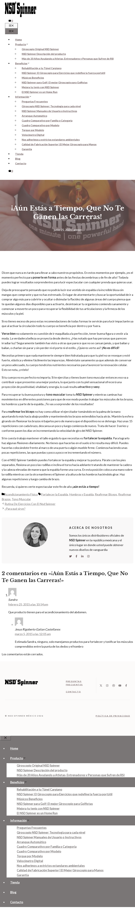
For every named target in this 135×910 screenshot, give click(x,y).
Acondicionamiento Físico (21, 494)
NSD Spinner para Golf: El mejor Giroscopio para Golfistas (54, 82)
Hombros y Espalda (81, 494)
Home (18, 39)
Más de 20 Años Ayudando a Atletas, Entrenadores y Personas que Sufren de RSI (68, 58)
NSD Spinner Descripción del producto (44, 53)
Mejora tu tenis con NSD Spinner (40, 87)
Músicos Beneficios (33, 77)
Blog (17, 158)
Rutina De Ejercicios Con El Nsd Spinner (30, 504)
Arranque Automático (34, 115)
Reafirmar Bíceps (106, 494)
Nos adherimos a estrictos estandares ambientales (51, 139)
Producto (20, 44)
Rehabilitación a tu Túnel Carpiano (41, 68)
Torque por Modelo (33, 130)
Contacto (20, 163)
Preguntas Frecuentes (35, 101)
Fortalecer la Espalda (54, 494)
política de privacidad (113, 716)
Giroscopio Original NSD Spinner (40, 49)
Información (22, 96)
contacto (73, 691)
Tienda (19, 153)
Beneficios (21, 63)
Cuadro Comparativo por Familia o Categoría (47, 120)
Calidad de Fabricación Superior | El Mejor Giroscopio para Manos (59, 144)
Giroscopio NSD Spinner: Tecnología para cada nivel (51, 106)
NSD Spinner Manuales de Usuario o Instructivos (49, 111)
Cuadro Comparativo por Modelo (40, 125)
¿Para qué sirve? (15, 508)
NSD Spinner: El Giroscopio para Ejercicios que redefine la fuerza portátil (63, 72)
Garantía (27, 149)
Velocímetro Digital (33, 134)
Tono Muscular (21, 499)
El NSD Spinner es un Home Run (39, 91)
